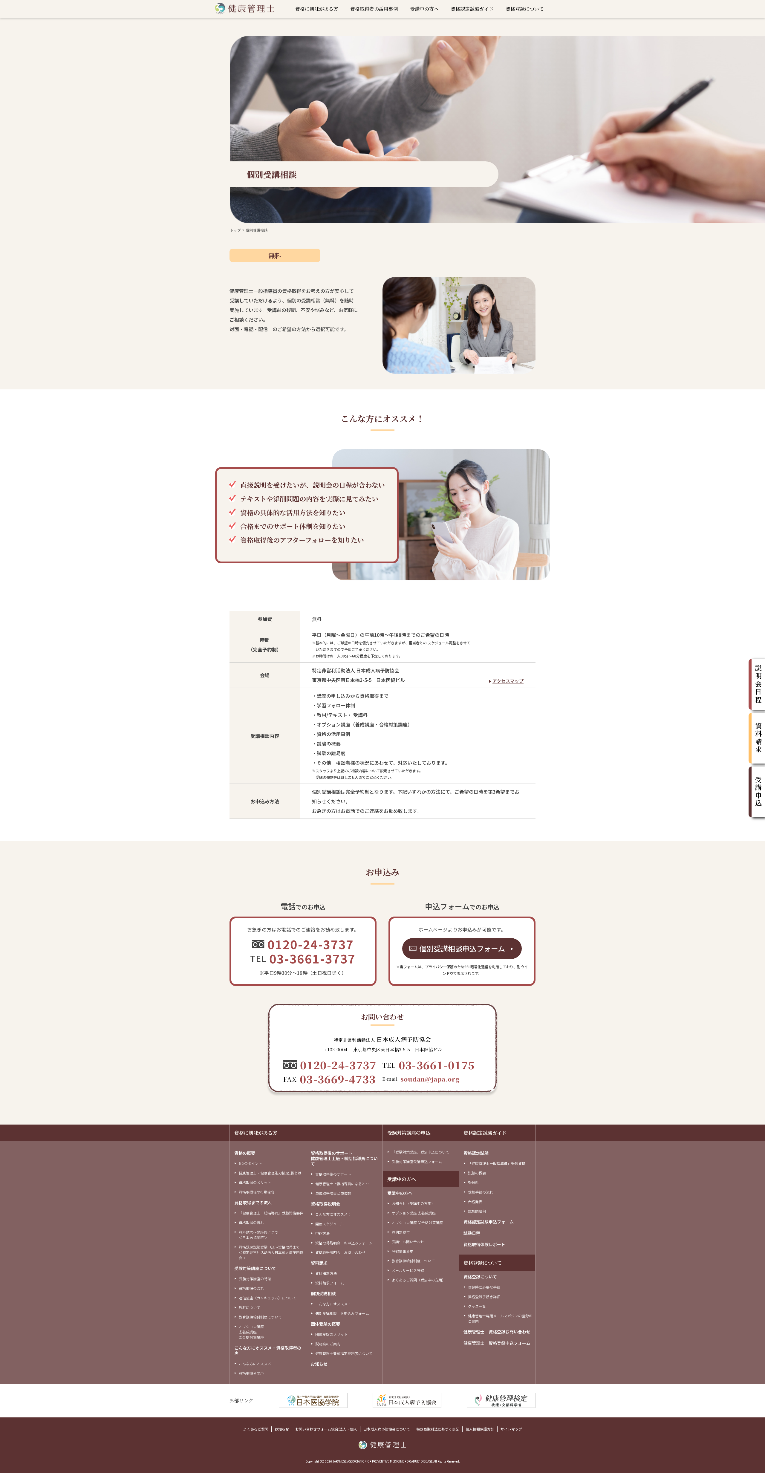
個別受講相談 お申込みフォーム (342, 1313)
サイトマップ (511, 1428)
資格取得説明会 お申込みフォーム (344, 1242)
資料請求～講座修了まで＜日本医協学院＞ (258, 1234)
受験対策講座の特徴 (255, 1278)
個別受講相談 (323, 1293)
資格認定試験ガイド (472, 9)
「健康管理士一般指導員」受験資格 (496, 1163)
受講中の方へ (424, 9)
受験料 (473, 1182)
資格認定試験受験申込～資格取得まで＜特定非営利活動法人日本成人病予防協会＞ (271, 1252)
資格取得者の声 (251, 1373)
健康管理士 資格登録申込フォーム (496, 1343)
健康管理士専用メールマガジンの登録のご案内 (500, 1318)
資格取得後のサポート (333, 1174)
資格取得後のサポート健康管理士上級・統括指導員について (344, 1158)
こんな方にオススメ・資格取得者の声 (267, 1350)
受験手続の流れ (480, 1191)
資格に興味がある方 (316, 9)
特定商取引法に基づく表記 (437, 1428)
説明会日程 (758, 684)
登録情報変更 (402, 1251)
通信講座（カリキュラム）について (267, 1297)
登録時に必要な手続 (484, 1287)
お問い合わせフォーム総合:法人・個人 (326, 1428)
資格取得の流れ (251, 1222)
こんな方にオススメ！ (333, 1214)
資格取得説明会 (325, 1204)
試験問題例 (477, 1211)
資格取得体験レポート (484, 1244)
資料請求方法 (326, 1273)
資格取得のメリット (255, 1182)
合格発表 (475, 1201)
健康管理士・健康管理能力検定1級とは (270, 1172)
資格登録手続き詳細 (484, 1296)
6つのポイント (250, 1163)
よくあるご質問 (255, 1428)
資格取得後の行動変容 (257, 1191)
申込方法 (322, 1233)
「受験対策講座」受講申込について (420, 1151)
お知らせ (319, 1364)
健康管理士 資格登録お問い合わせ (496, 1332)
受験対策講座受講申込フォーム (417, 1161)
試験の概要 (477, 1172)
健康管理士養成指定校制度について (344, 1353)
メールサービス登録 (408, 1270)
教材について (249, 1307)
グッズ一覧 (477, 1306)
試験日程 (471, 1233)
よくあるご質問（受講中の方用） (419, 1279)
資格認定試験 (476, 1153)
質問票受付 (401, 1232)
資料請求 (319, 1263)
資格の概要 (244, 1153)
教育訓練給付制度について (260, 1316)
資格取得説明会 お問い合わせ (340, 1252)
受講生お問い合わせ (408, 1241)
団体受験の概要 (325, 1324)
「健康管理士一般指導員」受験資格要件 (271, 1212)
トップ (235, 230)
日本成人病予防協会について (386, 1428)
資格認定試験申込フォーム (488, 1222)
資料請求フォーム (329, 1282)
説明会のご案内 (327, 1343)
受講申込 (758, 792)
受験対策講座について (255, 1268)
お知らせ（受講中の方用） (413, 1203)
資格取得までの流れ (253, 1203)
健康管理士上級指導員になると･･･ (343, 1183)
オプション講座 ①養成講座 (414, 1212)
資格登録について (525, 9)
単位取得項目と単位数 (333, 1193)
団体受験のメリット (331, 1334)
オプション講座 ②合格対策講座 (417, 1222)
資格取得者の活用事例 (374, 9)
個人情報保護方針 (480, 1428)
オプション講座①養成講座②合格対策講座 (251, 1332)
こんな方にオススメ (255, 1363)
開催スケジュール (329, 1223)
